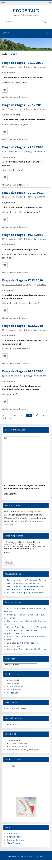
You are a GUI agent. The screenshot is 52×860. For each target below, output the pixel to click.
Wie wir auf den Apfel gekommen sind (25, 592)
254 (22, 415)
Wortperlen (12, 693)
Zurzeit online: (14, 740)
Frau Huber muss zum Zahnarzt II (23, 583)
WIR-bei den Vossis (16, 709)
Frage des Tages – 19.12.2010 (22, 235)
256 (36, 415)
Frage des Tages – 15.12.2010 (22, 326)
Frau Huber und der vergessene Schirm (26, 586)
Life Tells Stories (15, 686)
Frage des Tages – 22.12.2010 (23, 105)
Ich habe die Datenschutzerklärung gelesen (22, 543)
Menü (3, 3)
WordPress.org (14, 843)
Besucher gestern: (16, 746)
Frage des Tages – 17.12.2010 (22, 280)
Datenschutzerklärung (23, 544)
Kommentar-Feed (15, 840)
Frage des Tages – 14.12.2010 (22, 371)
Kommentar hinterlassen (16, 97)
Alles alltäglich (14, 680)
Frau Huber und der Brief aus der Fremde (27, 580)
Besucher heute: (15, 743)
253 (15, 415)
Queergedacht (14, 689)
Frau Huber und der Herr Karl (21, 589)
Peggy (29, 67)
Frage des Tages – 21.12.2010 (22, 147)
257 (43, 415)
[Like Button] (5, 90)
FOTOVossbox (14, 724)
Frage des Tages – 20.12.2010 (23, 192)
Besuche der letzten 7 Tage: (20, 750)
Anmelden (12, 833)
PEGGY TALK (26, 10)
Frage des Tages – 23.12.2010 (22, 63)
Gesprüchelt (13, 683)
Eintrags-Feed (14, 837)
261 (5, 418)
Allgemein (41, 67)
